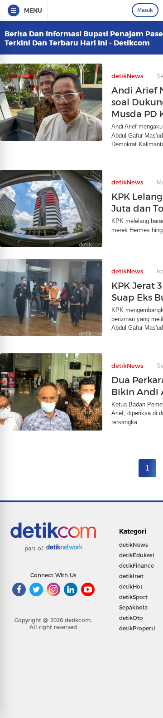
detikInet (131, 576)
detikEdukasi (136, 555)
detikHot (131, 586)
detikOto (131, 617)
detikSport (133, 597)
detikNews (133, 544)
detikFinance (136, 565)
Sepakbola (133, 607)
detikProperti (137, 628)
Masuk (145, 10)
